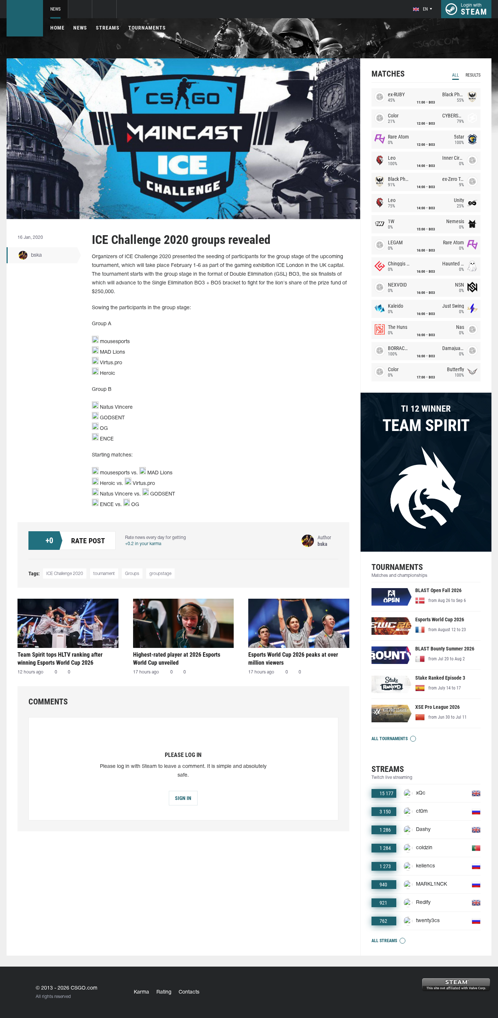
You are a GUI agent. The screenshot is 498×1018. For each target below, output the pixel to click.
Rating (163, 992)
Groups (132, 574)
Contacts (189, 992)
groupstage (160, 574)
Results (473, 75)
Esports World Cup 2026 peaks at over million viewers (293, 658)
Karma (141, 992)
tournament (104, 574)
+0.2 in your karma (143, 544)
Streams (108, 28)
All (455, 75)
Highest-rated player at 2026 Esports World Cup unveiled (176, 658)
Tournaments (147, 28)
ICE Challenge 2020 (64, 574)
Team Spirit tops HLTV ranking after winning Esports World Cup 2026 (59, 658)
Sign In (183, 798)
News (55, 9)
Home (57, 28)
